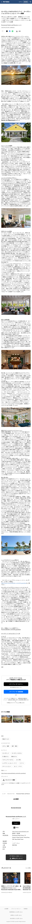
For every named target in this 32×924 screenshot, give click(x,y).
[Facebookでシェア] (9, 31)
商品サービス (5, 739)
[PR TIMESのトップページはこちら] (6, 1)
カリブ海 (18, 759)
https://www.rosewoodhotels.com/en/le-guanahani (13, 583)
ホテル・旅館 (5, 746)
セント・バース (18, 766)
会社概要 (6, 908)
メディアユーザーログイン (16, 684)
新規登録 (26, 1)
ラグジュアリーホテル (7, 759)
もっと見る (28, 867)
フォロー (16, 823)
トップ (3, 793)
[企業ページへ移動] (16, 808)
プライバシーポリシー (16, 908)
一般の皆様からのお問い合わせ (16, 918)
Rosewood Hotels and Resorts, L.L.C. (16, 816)
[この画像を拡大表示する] (6, 719)
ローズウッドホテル (17, 753)
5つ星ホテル (5, 756)
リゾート (22, 763)
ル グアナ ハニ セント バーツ (9, 763)
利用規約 (25, 908)
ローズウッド (5, 753)
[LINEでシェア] (12, 31)
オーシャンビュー (6, 766)
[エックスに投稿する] (7, 31)
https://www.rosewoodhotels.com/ (20, 831)
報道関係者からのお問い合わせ (16, 912)
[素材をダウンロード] (17, 31)
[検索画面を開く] (30, 2)
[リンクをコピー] (19, 31)
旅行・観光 (14, 746)
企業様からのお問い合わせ (16, 915)
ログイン (21, 1)
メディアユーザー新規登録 (16, 691)
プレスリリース (10, 793)
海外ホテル (14, 756)
